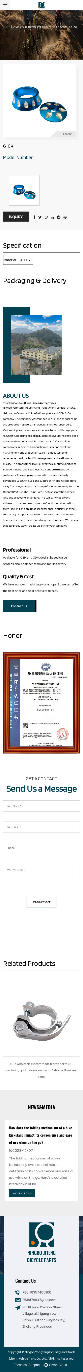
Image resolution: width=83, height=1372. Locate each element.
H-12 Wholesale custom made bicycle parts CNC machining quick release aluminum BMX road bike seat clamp (41, 1070)
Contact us (19, 606)
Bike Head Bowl (57, 27)
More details (22, 1193)
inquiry (16, 216)
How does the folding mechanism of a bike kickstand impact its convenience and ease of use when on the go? (40, 1135)
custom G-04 (51, 441)
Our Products (32, 27)
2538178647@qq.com (39, 1300)
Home (15, 27)
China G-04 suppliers (40, 413)
